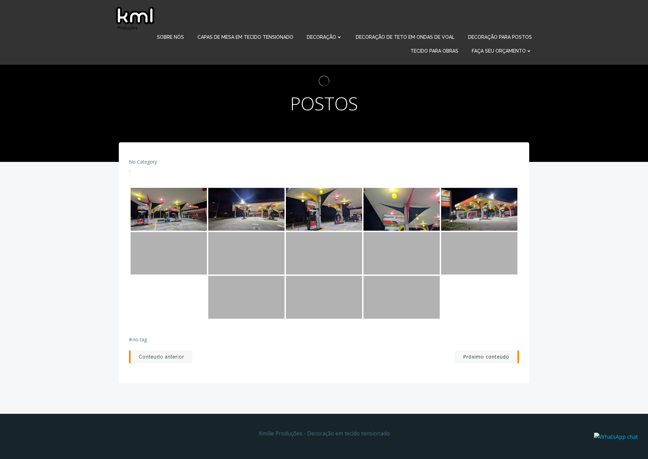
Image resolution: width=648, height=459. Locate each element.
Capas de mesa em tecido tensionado (245, 37)
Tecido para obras (434, 51)
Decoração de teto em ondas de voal (405, 37)
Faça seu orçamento (499, 51)
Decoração (321, 37)
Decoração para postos (500, 37)
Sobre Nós (170, 37)
